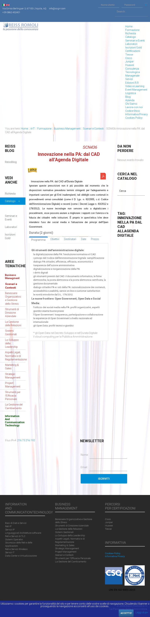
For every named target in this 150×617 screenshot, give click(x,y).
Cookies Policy (133, 117)
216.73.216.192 (26, 440)
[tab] (38, 240)
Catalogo (130, 36)
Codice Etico (132, 110)
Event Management (136, 89)
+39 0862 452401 (11, 12)
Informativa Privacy (136, 114)
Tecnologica (132, 72)
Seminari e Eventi (135, 40)
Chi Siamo (131, 103)
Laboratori (131, 44)
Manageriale (132, 75)
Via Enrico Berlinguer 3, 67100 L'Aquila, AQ (24, 8)
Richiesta (130, 33)
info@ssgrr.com (57, 8)
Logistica (130, 93)
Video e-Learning (134, 86)
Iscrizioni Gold (133, 47)
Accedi (146, 5)
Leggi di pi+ (142, 612)
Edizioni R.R (132, 82)
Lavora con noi (134, 107)
